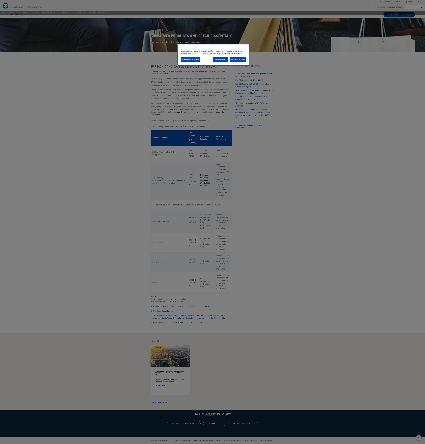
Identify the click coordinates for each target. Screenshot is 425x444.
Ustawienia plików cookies (190, 59)
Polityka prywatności (235, 53)
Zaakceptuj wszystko (238, 59)
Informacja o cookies (223, 53)
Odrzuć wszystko (220, 59)
